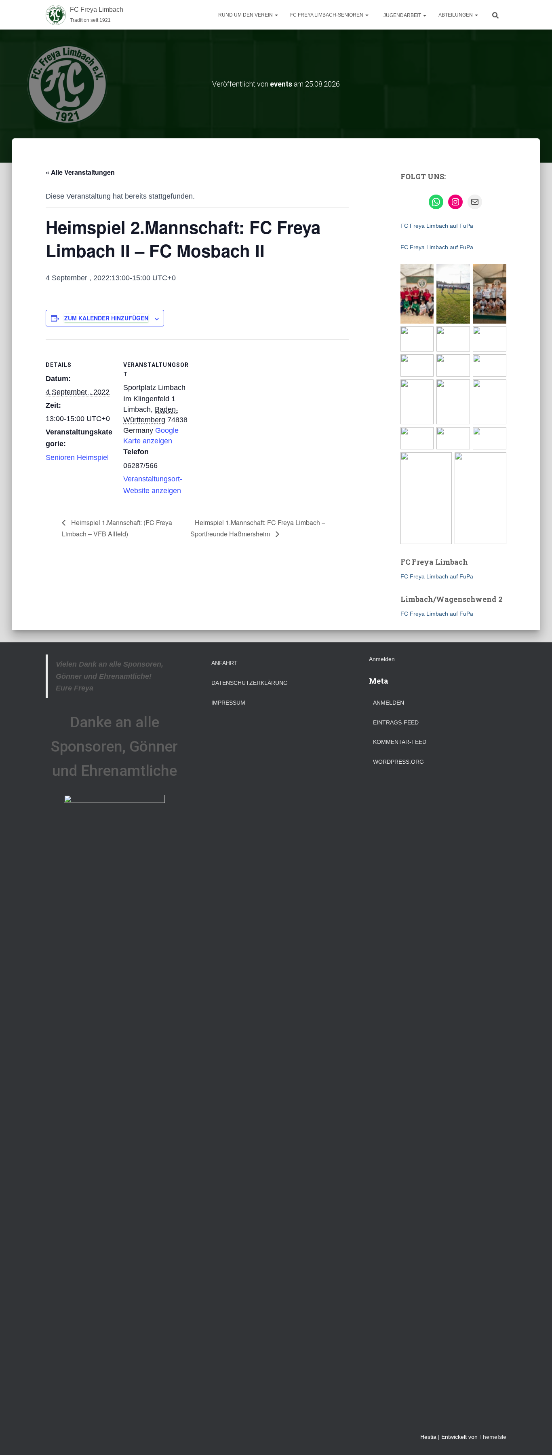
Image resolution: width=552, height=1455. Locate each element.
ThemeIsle (492, 1437)
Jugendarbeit (402, 15)
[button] (276, 15)
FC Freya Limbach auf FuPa (436, 225)
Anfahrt (224, 663)
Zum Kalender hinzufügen (106, 318)
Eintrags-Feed (396, 722)
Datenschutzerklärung (249, 683)
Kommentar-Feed (399, 742)
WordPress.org (398, 761)
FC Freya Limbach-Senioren (327, 15)
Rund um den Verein (246, 15)
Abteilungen (456, 15)
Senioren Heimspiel (77, 457)
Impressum (228, 702)
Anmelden (382, 659)
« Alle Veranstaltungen (80, 172)
